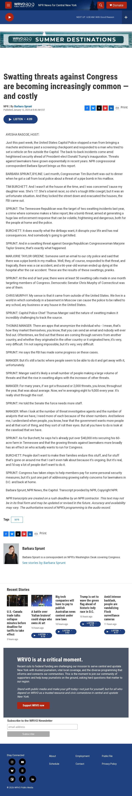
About (52, 756)
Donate (118, 5)
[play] (9, 17)
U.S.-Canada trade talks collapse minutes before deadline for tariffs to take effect (16, 623)
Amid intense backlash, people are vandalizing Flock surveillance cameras (112, 608)
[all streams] (127, 17)
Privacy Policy (109, 764)
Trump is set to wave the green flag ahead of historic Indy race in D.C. (89, 604)
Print (124, 107)
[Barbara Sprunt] (11, 553)
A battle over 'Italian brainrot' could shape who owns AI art (41, 617)
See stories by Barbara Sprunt (44, 563)
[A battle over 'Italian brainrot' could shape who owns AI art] (41, 601)
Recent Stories (18, 589)
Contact (80, 764)
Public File (107, 756)
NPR (17, 519)
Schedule (54, 764)
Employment (83, 756)
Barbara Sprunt (23, 106)
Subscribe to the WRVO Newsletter (29, 720)
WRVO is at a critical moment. (50, 659)
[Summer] (66, 39)
